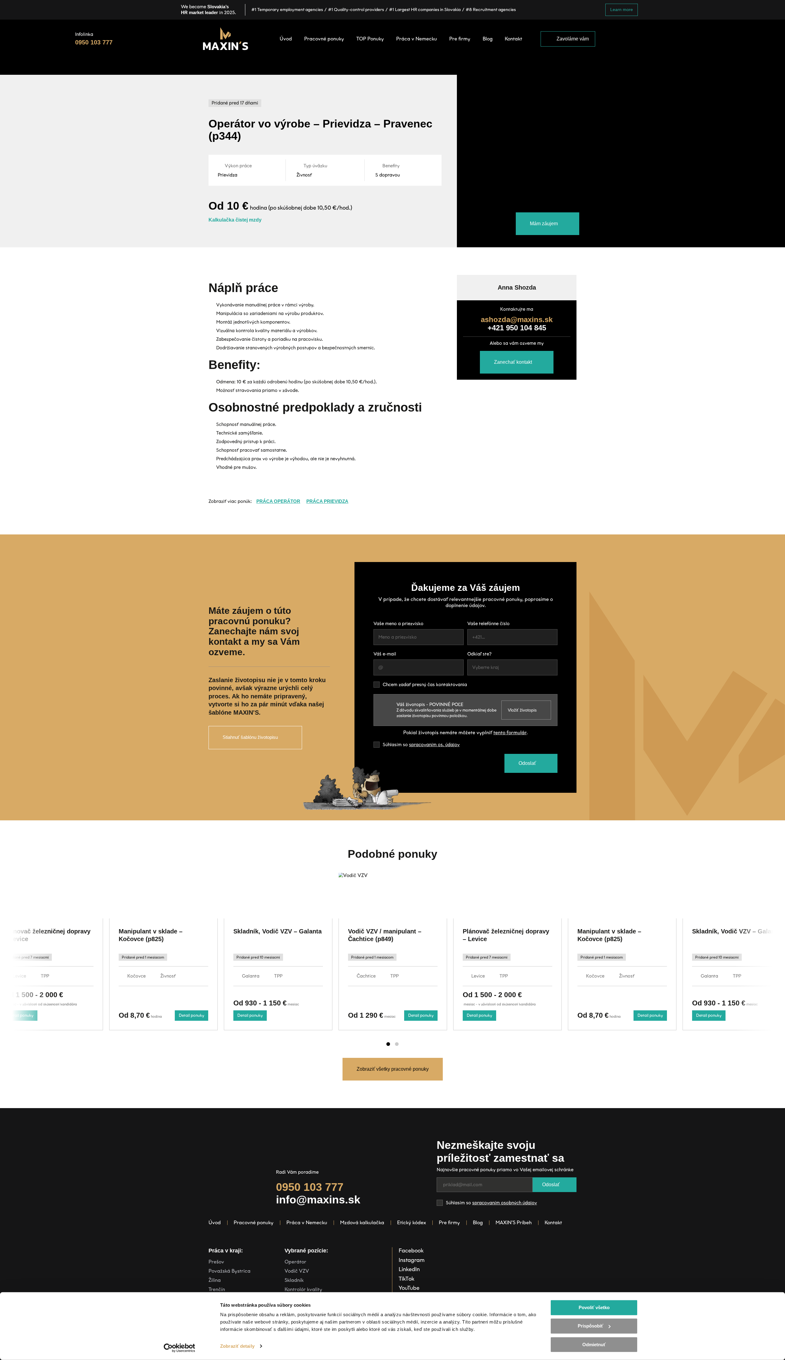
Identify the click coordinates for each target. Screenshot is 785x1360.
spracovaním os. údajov (434, 744)
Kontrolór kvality (303, 1289)
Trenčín (217, 1289)
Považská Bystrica (230, 1271)
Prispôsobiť (590, 1325)
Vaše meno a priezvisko (398, 623)
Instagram (412, 1260)
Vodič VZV (297, 1271)
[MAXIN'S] (225, 38)
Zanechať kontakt (513, 362)
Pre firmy (449, 1222)
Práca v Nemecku (306, 1222)
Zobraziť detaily (237, 1346)
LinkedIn (409, 1269)
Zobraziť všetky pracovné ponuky (393, 1069)
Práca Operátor (278, 501)
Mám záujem (544, 223)
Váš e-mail (384, 654)
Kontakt (553, 1222)
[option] (278, 951)
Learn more (621, 9)
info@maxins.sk (318, 1199)
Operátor (295, 1262)
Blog (478, 1222)
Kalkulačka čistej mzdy (235, 219)
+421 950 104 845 (517, 328)
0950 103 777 (94, 42)
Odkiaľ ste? (479, 654)
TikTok (406, 1278)
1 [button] (388, 1044)
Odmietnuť (594, 1344)
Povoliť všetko (594, 1307)
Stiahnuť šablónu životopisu (250, 737)
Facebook (411, 1250)
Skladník (294, 1280)
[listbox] (512, 667)
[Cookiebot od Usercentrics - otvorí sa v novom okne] (179, 1348)
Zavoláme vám (573, 38)
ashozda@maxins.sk (517, 319)
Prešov (216, 1262)
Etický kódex (411, 1222)
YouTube (409, 1288)
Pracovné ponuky (254, 1222)
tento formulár (510, 732)
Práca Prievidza (327, 501)
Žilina (215, 1280)
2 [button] (396, 1044)
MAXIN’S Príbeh (514, 1222)
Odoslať (527, 763)
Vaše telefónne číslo (488, 623)
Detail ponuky (20, 1015)
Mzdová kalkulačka (362, 1222)
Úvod (215, 1222)
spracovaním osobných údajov (504, 1203)
